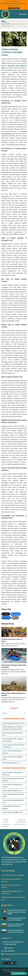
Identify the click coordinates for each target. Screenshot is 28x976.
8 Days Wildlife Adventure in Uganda (11, 807)
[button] (23, 14)
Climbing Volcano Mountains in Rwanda (6, 823)
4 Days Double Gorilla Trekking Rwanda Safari (12, 740)
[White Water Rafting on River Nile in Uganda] (14, 655)
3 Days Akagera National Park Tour (13, 723)
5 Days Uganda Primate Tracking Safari (12, 795)
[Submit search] (25, 713)
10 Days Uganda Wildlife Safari (12, 812)
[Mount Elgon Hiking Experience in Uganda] (14, 683)
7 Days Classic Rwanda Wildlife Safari (12, 758)
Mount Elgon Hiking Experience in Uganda (13, 694)
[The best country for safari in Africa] (14, 632)
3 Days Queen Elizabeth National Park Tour (13, 780)
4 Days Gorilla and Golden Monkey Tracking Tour (13, 746)
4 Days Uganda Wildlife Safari (12, 790)
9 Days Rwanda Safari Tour (11, 763)
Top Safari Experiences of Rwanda (12, 875)
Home (3, 24)
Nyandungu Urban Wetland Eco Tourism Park (19, 822)
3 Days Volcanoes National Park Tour (12, 734)
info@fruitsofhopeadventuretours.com (14, 3)
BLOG (7, 24)
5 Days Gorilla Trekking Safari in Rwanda (12, 752)
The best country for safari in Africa (11, 640)
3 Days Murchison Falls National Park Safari (12, 774)
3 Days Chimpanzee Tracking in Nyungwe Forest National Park (12, 728)
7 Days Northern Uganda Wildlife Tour (13, 801)
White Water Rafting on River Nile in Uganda (13, 666)
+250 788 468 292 (14, 1)
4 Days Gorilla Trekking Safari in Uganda (12, 786)
